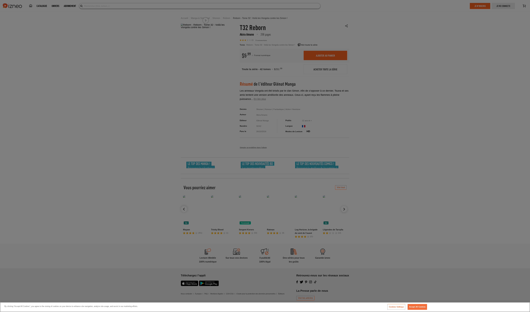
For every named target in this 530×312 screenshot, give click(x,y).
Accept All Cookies (417, 307)
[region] (265, 307)
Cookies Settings (396, 307)
